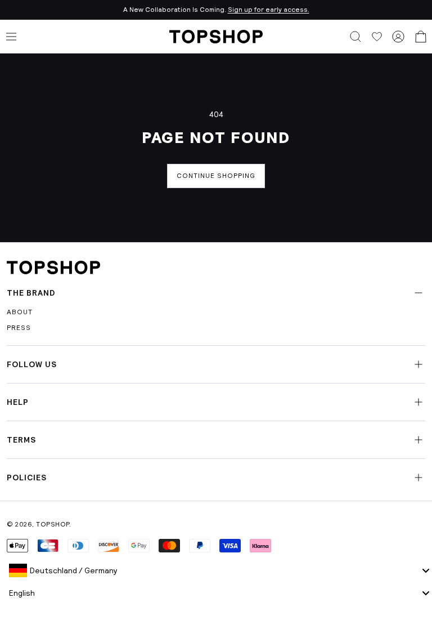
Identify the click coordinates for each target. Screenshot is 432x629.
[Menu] (11, 36)
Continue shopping (216, 175)
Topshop (52, 524)
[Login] (398, 36)
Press (19, 327)
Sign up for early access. (268, 9)
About (20, 311)
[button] (355, 36)
